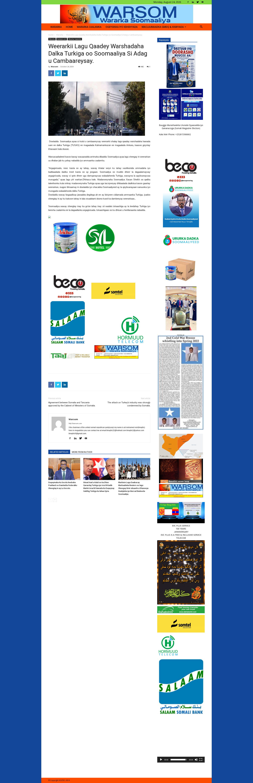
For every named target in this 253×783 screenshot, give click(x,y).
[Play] (161, 759)
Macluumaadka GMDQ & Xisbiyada (163, 26)
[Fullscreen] (200, 759)
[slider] (179, 759)
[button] (201, 27)
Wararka (56, 26)
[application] (181, 739)
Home (50, 35)
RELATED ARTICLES (59, 452)
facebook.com (61, 39)
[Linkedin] (193, 2)
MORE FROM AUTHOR (82, 452)
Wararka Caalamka (89, 26)
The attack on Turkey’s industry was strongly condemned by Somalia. (128, 404)
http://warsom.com (75, 423)
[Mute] (196, 759)
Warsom (54, 66)
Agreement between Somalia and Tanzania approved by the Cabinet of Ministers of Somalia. (71, 404)
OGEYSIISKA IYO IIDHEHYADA (122, 26)
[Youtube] (202, 2)
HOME (69, 26)
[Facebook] (188, 2)
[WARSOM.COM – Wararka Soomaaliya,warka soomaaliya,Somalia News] (126, 14)
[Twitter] (197, 2)
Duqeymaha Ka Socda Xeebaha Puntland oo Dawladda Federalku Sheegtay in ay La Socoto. (62, 485)
